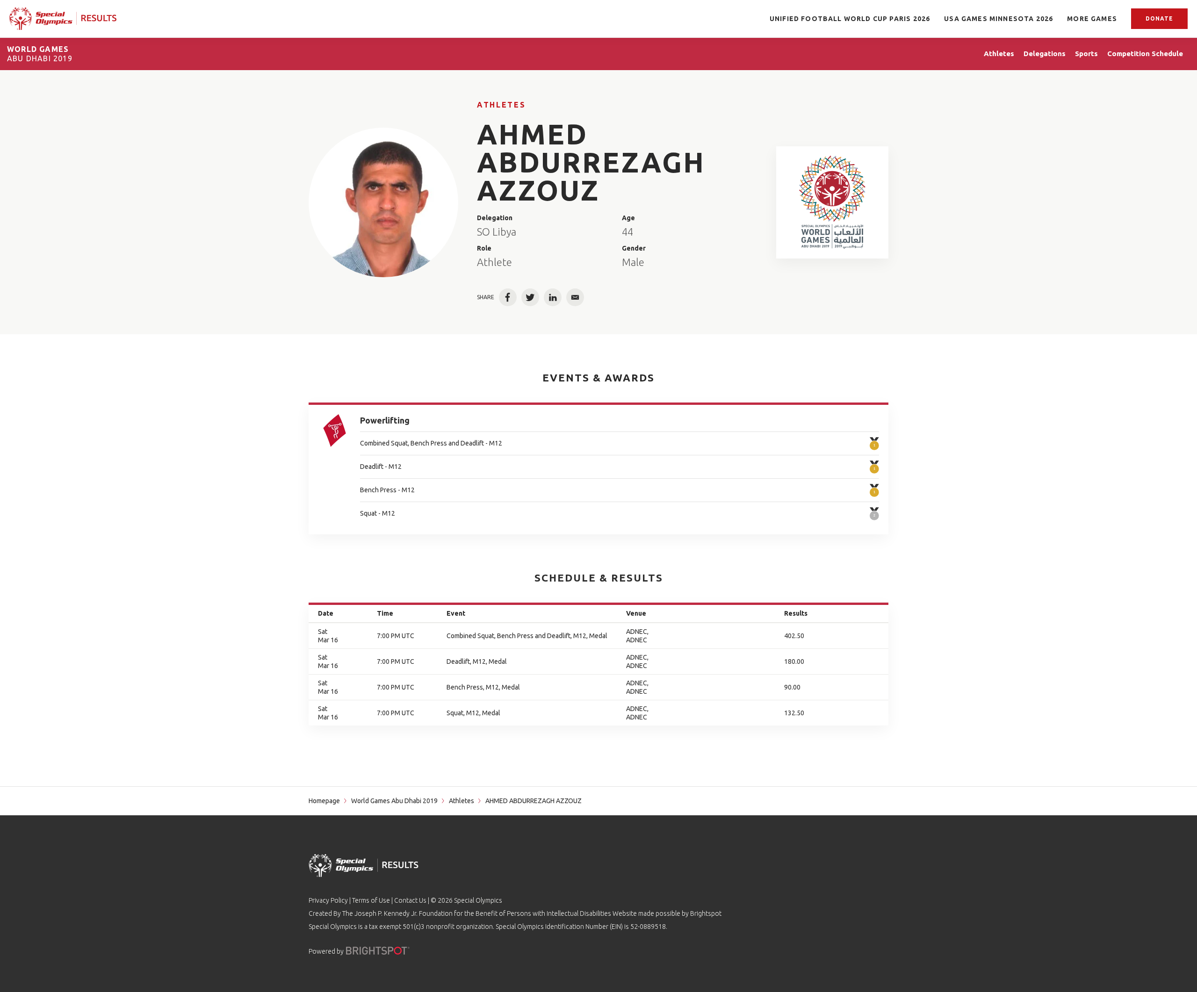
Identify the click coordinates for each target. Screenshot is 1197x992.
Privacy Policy (328, 900)
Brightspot (705, 913)
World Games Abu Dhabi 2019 (394, 801)
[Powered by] (378, 951)
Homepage (324, 801)
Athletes (501, 105)
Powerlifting (385, 420)
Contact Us (410, 900)
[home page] (62, 18)
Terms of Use (371, 900)
